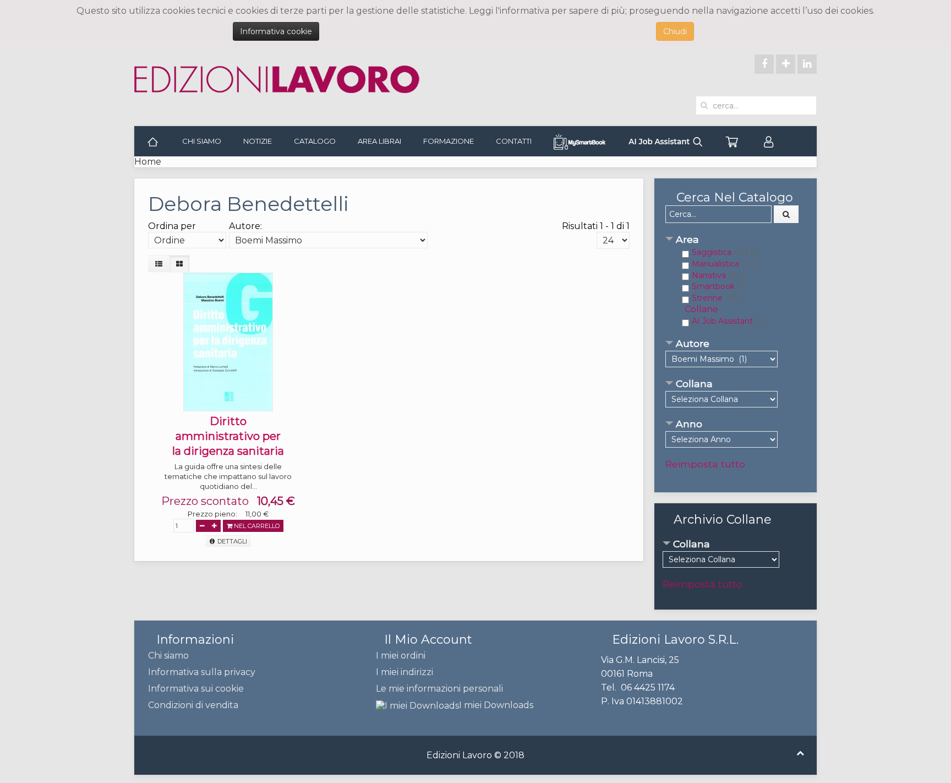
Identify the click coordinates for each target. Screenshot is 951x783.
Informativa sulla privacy (201, 672)
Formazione (448, 141)
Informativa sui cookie (196, 688)
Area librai (379, 141)
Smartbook (713, 286)
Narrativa (709, 275)
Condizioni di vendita (193, 705)
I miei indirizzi (404, 672)
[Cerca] (786, 214)
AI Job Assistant (722, 321)
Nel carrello (256, 526)
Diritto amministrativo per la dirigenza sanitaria (228, 436)
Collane (701, 309)
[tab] (735, 240)
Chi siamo (201, 141)
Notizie (257, 141)
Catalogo (315, 141)
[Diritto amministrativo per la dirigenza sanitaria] (228, 341)
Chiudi (675, 31)
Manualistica (715, 264)
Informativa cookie (276, 31)
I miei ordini (400, 655)
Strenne (707, 298)
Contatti (514, 141)
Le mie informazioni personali (439, 688)
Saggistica (711, 252)
